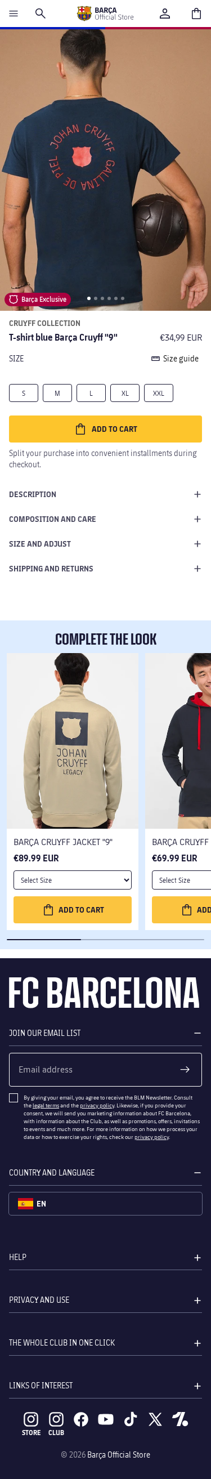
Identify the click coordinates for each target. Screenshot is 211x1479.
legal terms (46, 1105)
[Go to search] (40, 13)
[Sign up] (185, 1070)
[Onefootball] (180, 1419)
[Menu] (13, 13)
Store (31, 1432)
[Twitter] (155, 1419)
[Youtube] (106, 1419)
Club (56, 1432)
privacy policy (97, 1105)
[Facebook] (81, 1419)
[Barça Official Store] (105, 13)
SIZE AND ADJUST (40, 543)
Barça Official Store (118, 1454)
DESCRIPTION (32, 494)
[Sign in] (165, 13)
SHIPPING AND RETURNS (51, 568)
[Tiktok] (131, 1419)
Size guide (181, 358)
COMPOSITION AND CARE (52, 519)
